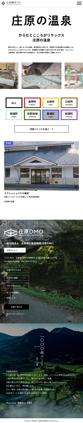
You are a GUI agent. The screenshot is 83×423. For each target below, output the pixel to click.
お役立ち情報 (12, 278)
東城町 (51, 115)
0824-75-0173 (13, 261)
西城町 (14, 115)
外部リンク (10, 298)
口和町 (69, 103)
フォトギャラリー (14, 285)
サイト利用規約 (12, 293)
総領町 (69, 115)
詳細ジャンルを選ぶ (39, 129)
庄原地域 (32, 115)
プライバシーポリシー (15, 314)
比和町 (51, 103)
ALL (13, 102)
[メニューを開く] (79, 3)
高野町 (32, 103)
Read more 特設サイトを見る (19, 403)
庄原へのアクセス (14, 270)
